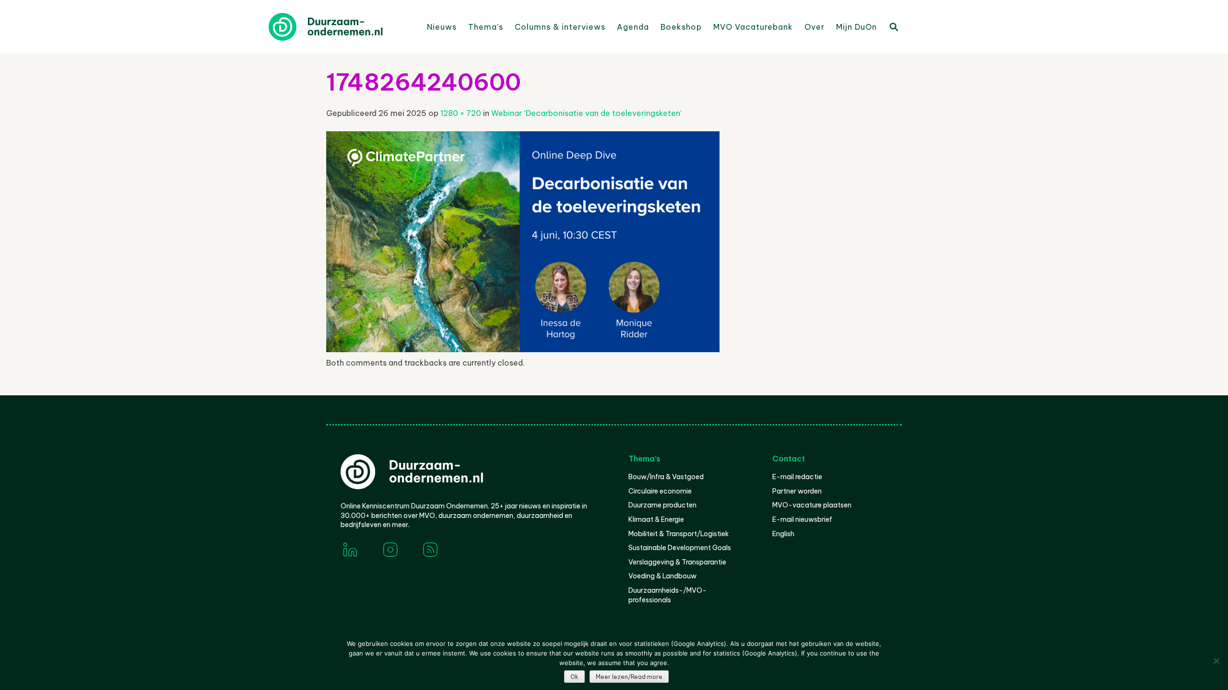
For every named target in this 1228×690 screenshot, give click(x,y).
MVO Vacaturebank (753, 27)
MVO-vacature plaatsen (811, 505)
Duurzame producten (662, 505)
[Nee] (1216, 661)
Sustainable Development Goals (679, 547)
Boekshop (681, 27)
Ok (574, 676)
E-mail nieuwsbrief (802, 519)
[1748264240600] (523, 349)
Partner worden (797, 491)
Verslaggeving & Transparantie (677, 562)
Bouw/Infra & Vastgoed (666, 476)
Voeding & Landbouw (662, 576)
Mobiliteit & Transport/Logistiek (678, 533)
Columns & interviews (560, 27)
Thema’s (485, 27)
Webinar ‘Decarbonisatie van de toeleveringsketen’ (586, 113)
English (783, 533)
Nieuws (442, 27)
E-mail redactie (797, 476)
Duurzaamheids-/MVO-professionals (667, 595)
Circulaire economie (660, 491)
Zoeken (893, 26)
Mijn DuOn (856, 27)
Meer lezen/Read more (629, 676)
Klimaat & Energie (656, 519)
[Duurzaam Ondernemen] (341, 27)
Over (814, 27)
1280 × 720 (460, 113)
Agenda (633, 27)
